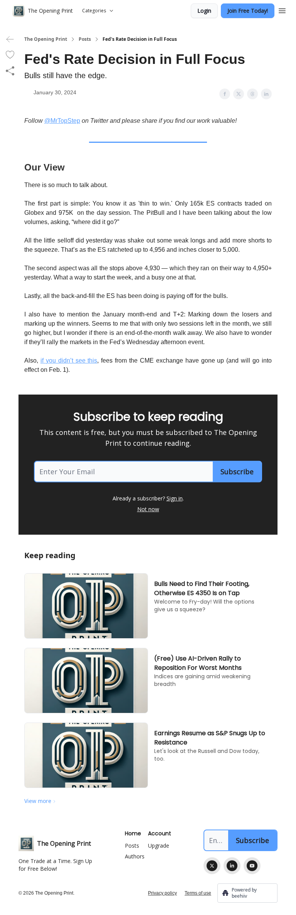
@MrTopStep (62, 120)
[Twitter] (212, 865)
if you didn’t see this (69, 360)
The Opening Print (45, 39)
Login (204, 10)
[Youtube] (252, 865)
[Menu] (282, 9)
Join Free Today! (247, 10)
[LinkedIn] (232, 865)
